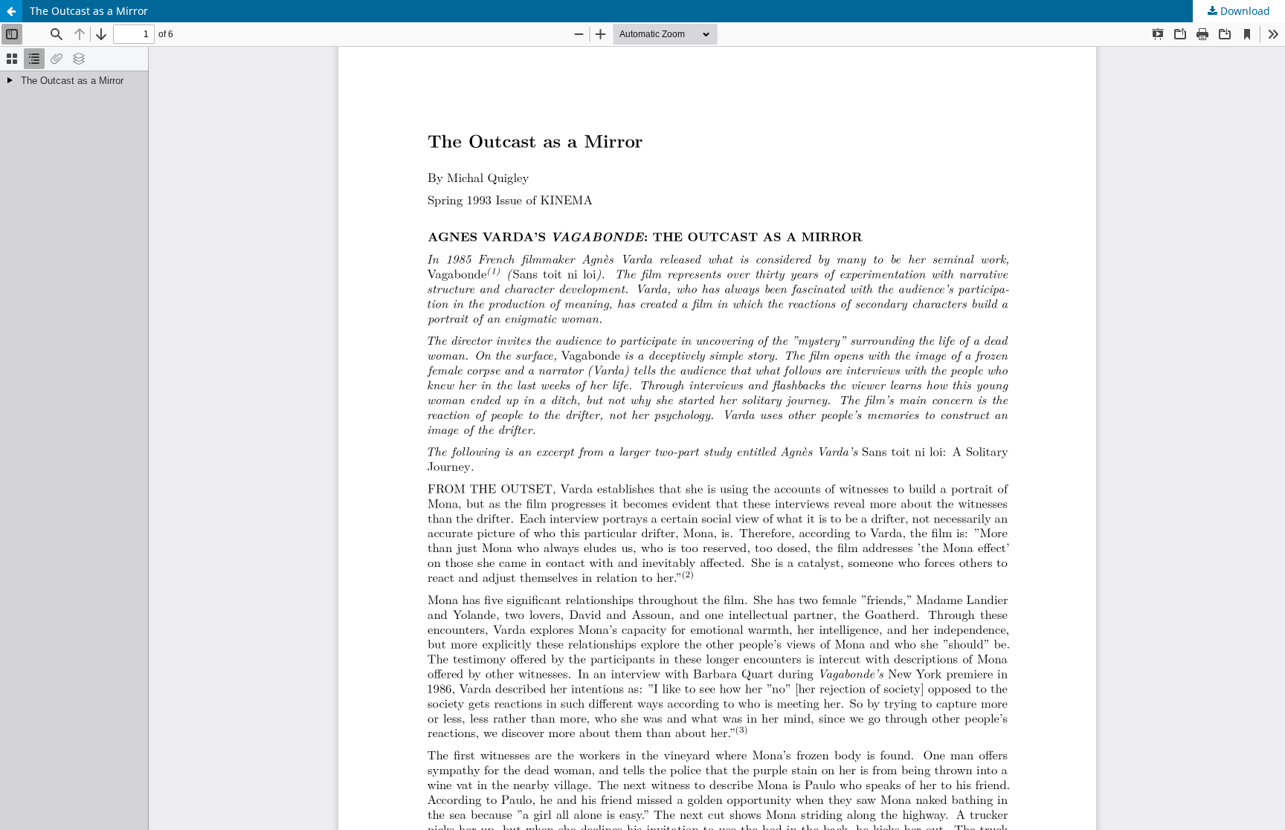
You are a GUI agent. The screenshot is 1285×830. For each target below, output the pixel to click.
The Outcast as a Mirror (89, 11)
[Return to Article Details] (11, 11)
